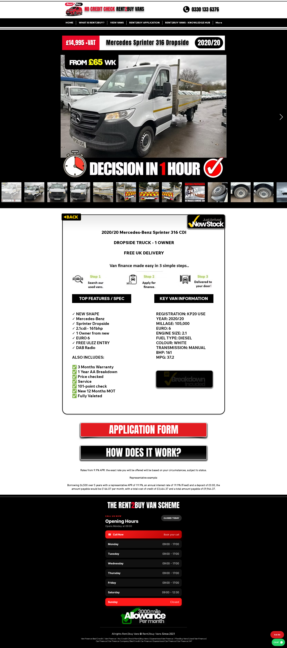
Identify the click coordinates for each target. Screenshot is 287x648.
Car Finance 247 (184, 641)
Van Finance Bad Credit (92, 638)
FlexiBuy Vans (181, 638)
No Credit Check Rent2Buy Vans (133, 638)
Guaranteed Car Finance (164, 641)
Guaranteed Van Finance (161, 638)
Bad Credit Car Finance (141, 641)
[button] (143, 452)
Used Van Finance (197, 638)
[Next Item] (281, 117)
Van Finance (110, 638)
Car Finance (101, 641)
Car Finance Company (118, 641)
